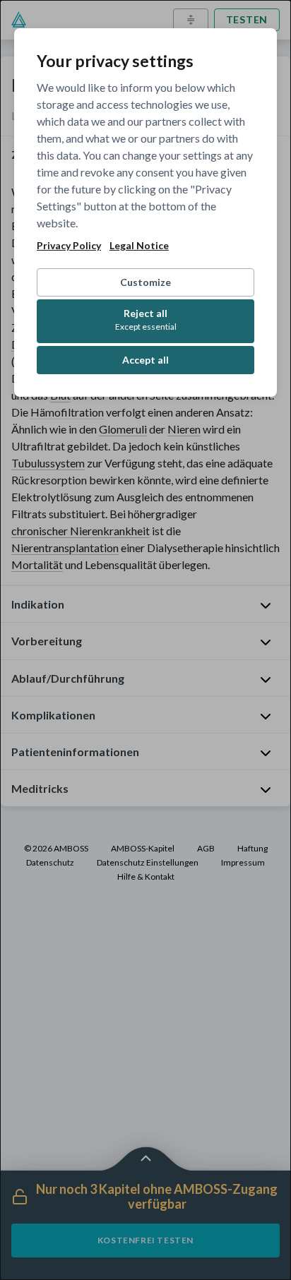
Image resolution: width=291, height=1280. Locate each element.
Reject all (146, 319)
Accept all (145, 360)
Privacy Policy (69, 245)
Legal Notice (139, 245)
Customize (145, 282)
